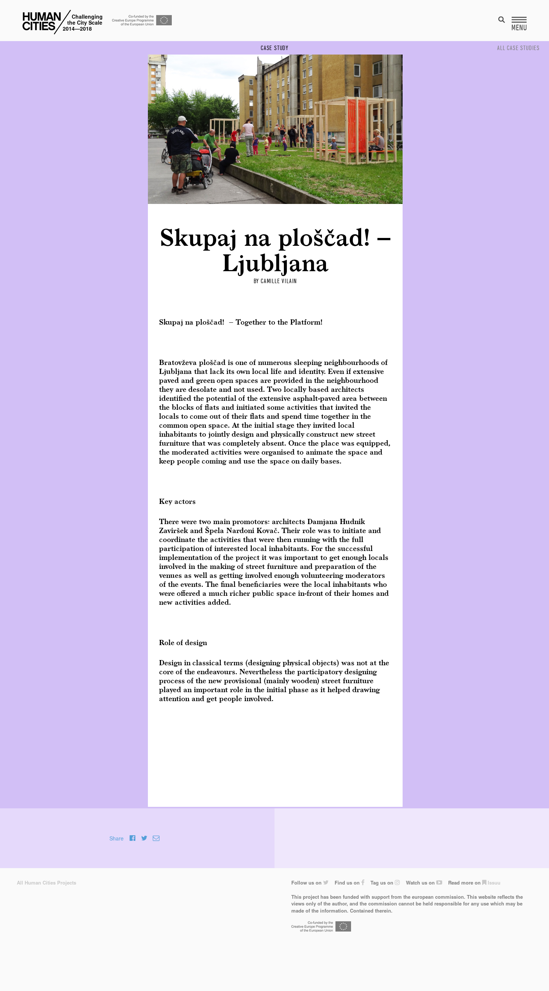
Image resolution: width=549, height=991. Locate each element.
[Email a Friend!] (156, 838)
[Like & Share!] (132, 838)
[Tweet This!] (144, 838)
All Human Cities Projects (46, 882)
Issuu (493, 882)
